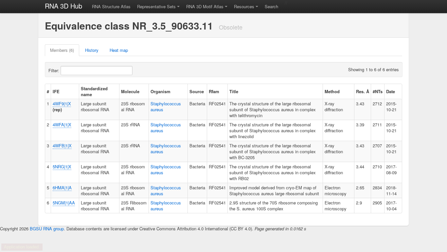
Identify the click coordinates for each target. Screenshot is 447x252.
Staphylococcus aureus (166, 106)
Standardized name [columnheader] (94, 91)
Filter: (54, 70)
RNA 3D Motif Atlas (205, 6)
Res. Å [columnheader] (362, 91)
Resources (244, 6)
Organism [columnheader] (160, 91)
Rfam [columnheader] (214, 91)
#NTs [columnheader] (378, 91)
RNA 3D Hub (63, 5)
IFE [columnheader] (56, 91)
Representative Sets (156, 6)
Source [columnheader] (196, 91)
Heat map (119, 50)
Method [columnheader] (332, 91)
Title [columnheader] (233, 91)
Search (271, 6)
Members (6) (62, 50)
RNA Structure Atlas (111, 6)
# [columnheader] (48, 91)
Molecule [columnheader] (130, 91)
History (91, 50)
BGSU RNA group (47, 228)
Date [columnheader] (390, 91)
